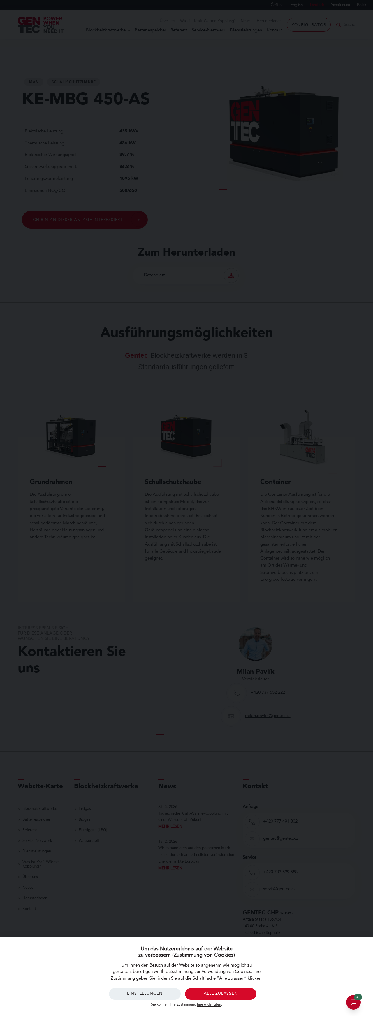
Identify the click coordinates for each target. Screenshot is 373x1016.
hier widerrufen (209, 1004)
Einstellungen (145, 994)
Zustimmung (181, 972)
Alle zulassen (220, 994)
